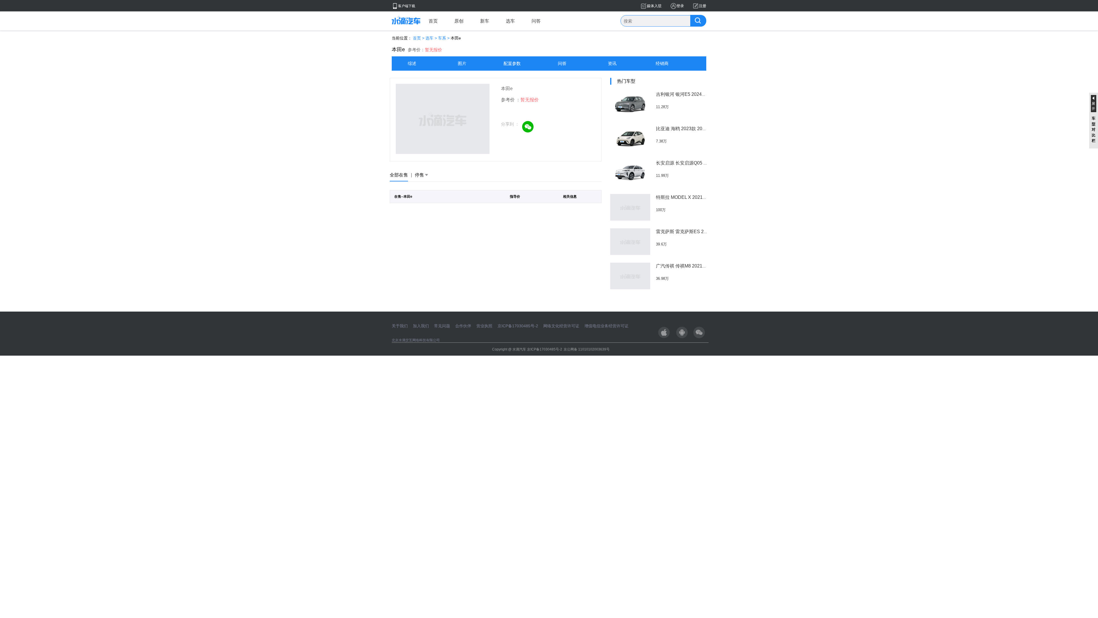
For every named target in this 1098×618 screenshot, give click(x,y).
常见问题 (442, 326)
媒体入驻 (654, 6)
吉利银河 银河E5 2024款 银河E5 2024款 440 (701, 94)
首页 (433, 21)
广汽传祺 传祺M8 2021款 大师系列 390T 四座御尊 (706, 266)
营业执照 (484, 326)
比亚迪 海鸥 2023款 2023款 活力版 (691, 128)
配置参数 (512, 63)
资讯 (612, 63)
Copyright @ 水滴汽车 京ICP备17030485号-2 (527, 349)
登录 (680, 6)
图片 (462, 63)
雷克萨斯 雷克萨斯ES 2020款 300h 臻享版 (699, 231)
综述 (412, 63)
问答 (536, 21)
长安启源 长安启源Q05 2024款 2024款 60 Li (700, 163)
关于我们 (400, 326)
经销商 (662, 63)
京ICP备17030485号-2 (518, 326)
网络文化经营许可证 (561, 326)
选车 (510, 21)
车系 (442, 38)
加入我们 (421, 326)
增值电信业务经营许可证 (606, 326)
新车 (484, 21)
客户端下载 (406, 6)
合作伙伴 (463, 326)
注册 (702, 6)
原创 (459, 21)
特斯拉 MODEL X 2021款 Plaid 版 (690, 197)
